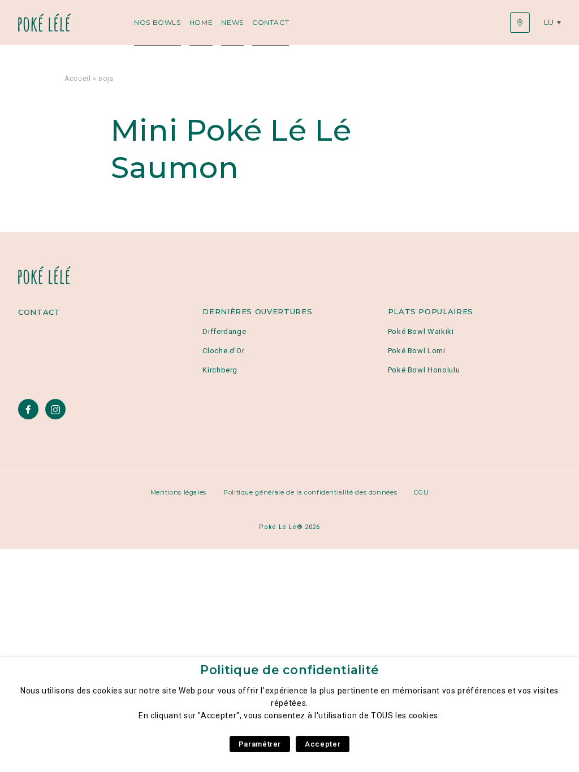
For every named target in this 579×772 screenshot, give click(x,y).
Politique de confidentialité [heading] (289, 670)
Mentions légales (178, 492)
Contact (270, 22)
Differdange (224, 331)
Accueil (77, 79)
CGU (421, 492)
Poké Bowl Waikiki (421, 331)
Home (201, 22)
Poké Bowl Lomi (417, 350)
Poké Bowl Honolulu (424, 370)
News (232, 22)
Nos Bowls (157, 22)
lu (549, 22)
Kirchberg (219, 370)
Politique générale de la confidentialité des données (310, 492)
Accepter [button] (322, 744)
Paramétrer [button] (260, 744)
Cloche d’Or (223, 350)
